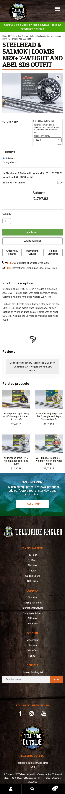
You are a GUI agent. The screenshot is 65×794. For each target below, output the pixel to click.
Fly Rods (32, 555)
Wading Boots (32, 575)
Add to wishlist (32, 241)
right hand (11, 162)
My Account (11, 789)
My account (32, 640)
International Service (32, 252)
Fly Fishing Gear (14, 36)
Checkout (32, 645)
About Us (32, 597)
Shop (32, 655)
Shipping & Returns (12, 252)
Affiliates (32, 618)
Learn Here (33, 504)
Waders (32, 570)
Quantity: (6, 213)
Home (4, 36)
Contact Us (32, 623)
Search (32, 789)
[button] (58, 77)
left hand (10, 158)
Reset (59, 144)
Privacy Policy (44, 778)
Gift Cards (32, 581)
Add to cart (32, 232)
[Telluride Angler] (32, 532)
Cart (50, 786)
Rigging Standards (53, 252)
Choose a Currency (42, 136)
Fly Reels (32, 560)
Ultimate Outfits (29, 36)
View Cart (33, 650)
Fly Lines (32, 565)
